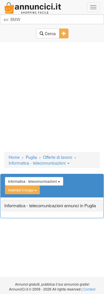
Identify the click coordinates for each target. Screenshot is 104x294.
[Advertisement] (52, 97)
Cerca (50, 33)
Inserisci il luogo (21, 189)
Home (14, 157)
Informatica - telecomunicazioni (38, 163)
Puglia (31, 157)
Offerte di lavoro (57, 157)
